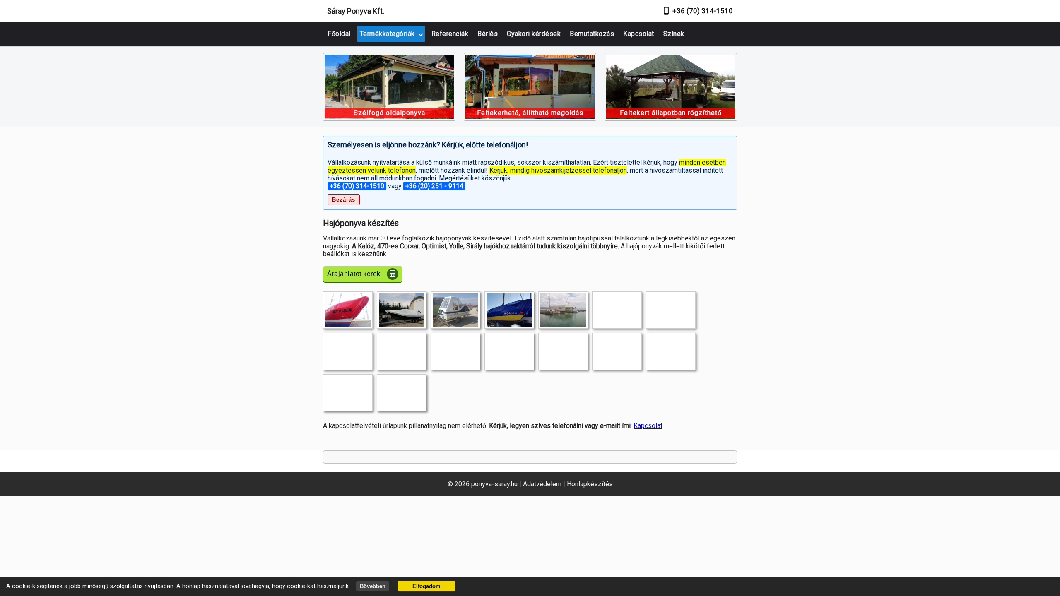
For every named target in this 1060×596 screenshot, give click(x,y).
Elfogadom (426, 586)
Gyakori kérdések (534, 34)
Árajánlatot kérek (354, 273)
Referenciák (450, 34)
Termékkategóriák (387, 34)
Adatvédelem (542, 484)
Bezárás (343, 200)
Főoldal (339, 34)
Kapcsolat (638, 34)
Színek (673, 34)
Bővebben (372, 586)
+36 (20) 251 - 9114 (434, 186)
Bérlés (487, 34)
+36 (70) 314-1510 (702, 11)
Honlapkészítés (590, 484)
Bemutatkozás (592, 34)
